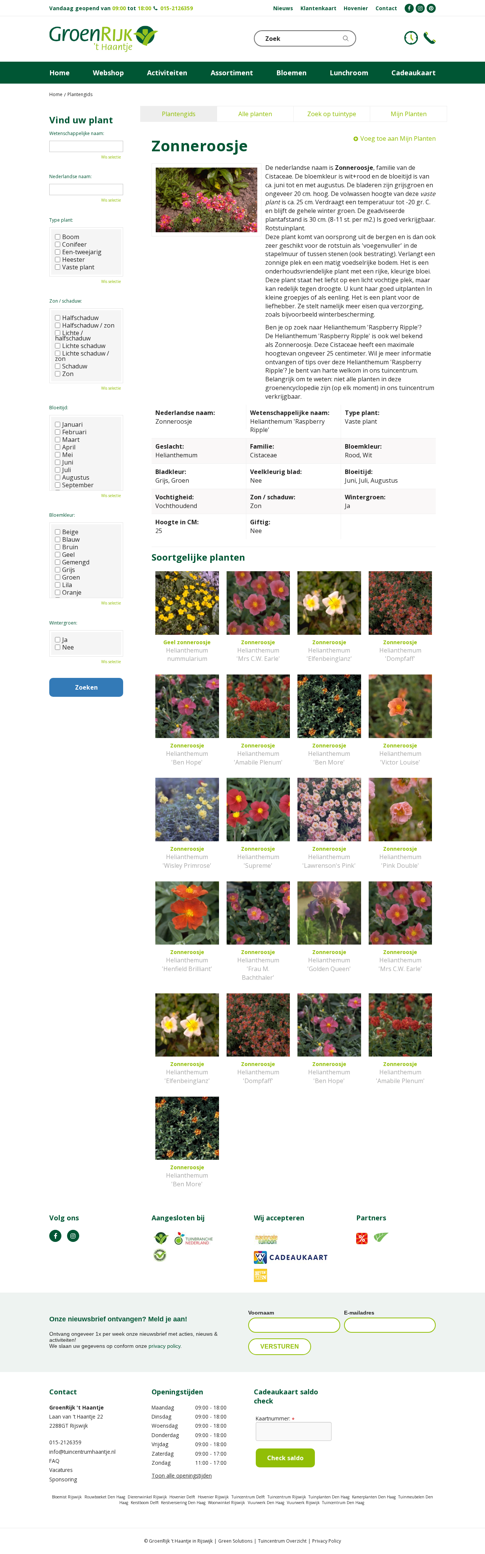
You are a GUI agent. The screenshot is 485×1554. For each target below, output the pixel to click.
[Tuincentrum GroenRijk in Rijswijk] (103, 39)
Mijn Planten (409, 114)
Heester (73, 259)
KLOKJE (411, 37)
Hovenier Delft (182, 1497)
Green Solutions (235, 1541)
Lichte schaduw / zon (82, 356)
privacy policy (164, 1346)
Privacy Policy (326, 1541)
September (78, 485)
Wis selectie (111, 157)
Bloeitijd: (58, 407)
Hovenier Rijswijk (213, 1497)
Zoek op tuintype (331, 114)
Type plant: (61, 220)
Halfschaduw (80, 317)
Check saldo (285, 1458)
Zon (68, 373)
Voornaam (261, 1313)
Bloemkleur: (62, 515)
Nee (68, 647)
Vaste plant (78, 267)
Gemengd (75, 562)
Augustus (75, 477)
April (68, 447)
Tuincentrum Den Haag (343, 1502)
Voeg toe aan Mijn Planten (398, 138)
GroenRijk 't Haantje (76, 1407)
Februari (74, 432)
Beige (70, 532)
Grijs (68, 569)
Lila (67, 584)
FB (55, 1236)
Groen (71, 577)
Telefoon (430, 37)
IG (73, 1236)
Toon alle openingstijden (182, 1475)
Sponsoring (63, 1479)
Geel (68, 554)
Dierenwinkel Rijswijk (147, 1497)
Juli (66, 469)
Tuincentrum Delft (248, 1497)
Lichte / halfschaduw (73, 335)
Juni (67, 462)
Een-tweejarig (82, 252)
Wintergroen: (63, 623)
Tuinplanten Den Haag (328, 1497)
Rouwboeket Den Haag (104, 1497)
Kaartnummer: (275, 1418)
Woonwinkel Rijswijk (226, 1502)
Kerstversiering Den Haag (183, 1502)
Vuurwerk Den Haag (266, 1502)
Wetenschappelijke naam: (76, 133)
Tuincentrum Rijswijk (287, 1497)
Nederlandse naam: (70, 176)
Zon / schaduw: (65, 301)
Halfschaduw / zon (88, 325)
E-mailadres (359, 1313)
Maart (71, 439)
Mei (67, 454)
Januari (72, 424)
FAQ (54, 1460)
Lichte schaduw (83, 345)
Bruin (70, 547)
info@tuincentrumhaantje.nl (82, 1451)
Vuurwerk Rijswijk (303, 1502)
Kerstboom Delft (145, 1502)
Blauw (71, 539)
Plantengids (179, 114)
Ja (64, 639)
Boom (70, 236)
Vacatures (61, 1469)
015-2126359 (176, 8)
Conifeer (74, 244)
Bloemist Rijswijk (67, 1497)
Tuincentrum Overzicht (282, 1541)
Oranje (71, 592)
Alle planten (255, 114)
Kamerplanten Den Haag (374, 1497)
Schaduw (74, 366)
